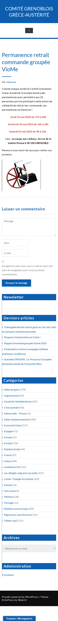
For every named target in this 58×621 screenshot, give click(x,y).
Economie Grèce (12, 425)
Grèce (7, 461)
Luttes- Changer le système (18, 478)
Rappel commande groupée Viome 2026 (25, 343)
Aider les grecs (11, 389)
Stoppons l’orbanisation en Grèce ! (22, 337)
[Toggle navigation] (29, 30)
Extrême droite (12, 449)
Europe (8, 437)
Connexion (8, 574)
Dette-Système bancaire (17, 419)
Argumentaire (11, 395)
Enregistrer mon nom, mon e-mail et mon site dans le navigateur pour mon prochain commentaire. (27, 270)
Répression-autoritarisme (18, 514)
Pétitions (9, 496)
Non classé (10, 490)
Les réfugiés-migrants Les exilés (21, 473)
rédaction (11, 82)
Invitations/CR (12, 466)
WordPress (31, 596)
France (7, 455)
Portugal (8, 502)
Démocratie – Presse (15, 413)
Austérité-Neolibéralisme (17, 401)
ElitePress (8, 600)
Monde (8, 484)
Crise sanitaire (11, 407)
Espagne (8, 431)
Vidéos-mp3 (10, 520)
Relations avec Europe (16, 508)
